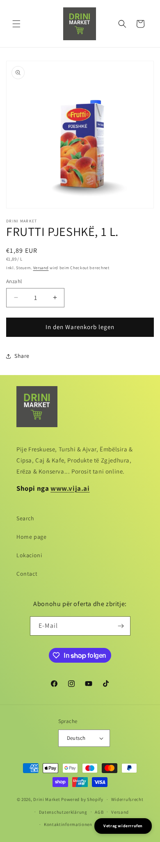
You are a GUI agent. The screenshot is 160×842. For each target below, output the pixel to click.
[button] (16, 24)
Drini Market (46, 799)
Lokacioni (29, 555)
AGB (99, 812)
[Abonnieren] (121, 626)
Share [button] (22, 355)
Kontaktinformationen (68, 824)
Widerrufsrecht (127, 799)
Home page (31, 536)
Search (25, 518)
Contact (26, 573)
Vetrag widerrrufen (123, 825)
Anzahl (14, 281)
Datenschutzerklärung (63, 812)
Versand (41, 267)
